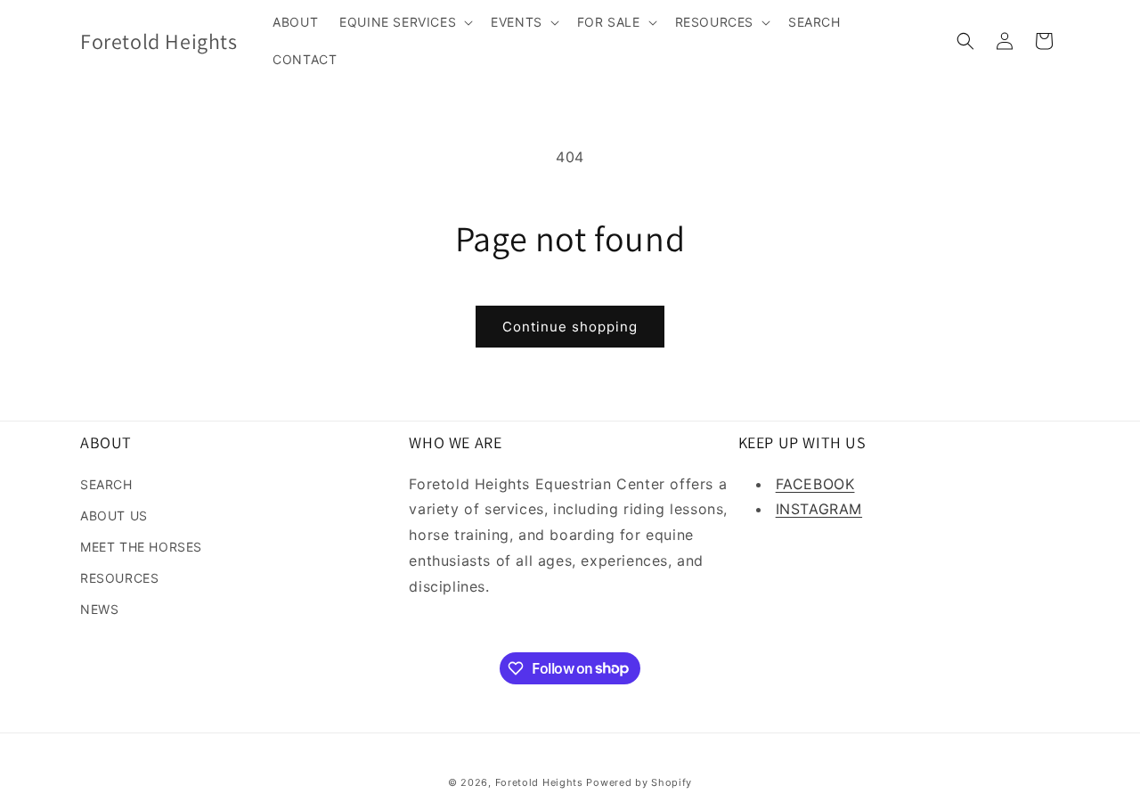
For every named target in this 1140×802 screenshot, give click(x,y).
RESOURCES (119, 577)
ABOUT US (114, 515)
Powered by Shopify (639, 782)
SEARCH (106, 484)
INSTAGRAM (819, 509)
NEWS (99, 609)
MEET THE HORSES (141, 546)
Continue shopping (570, 326)
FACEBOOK (815, 484)
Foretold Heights (539, 782)
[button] (404, 22)
